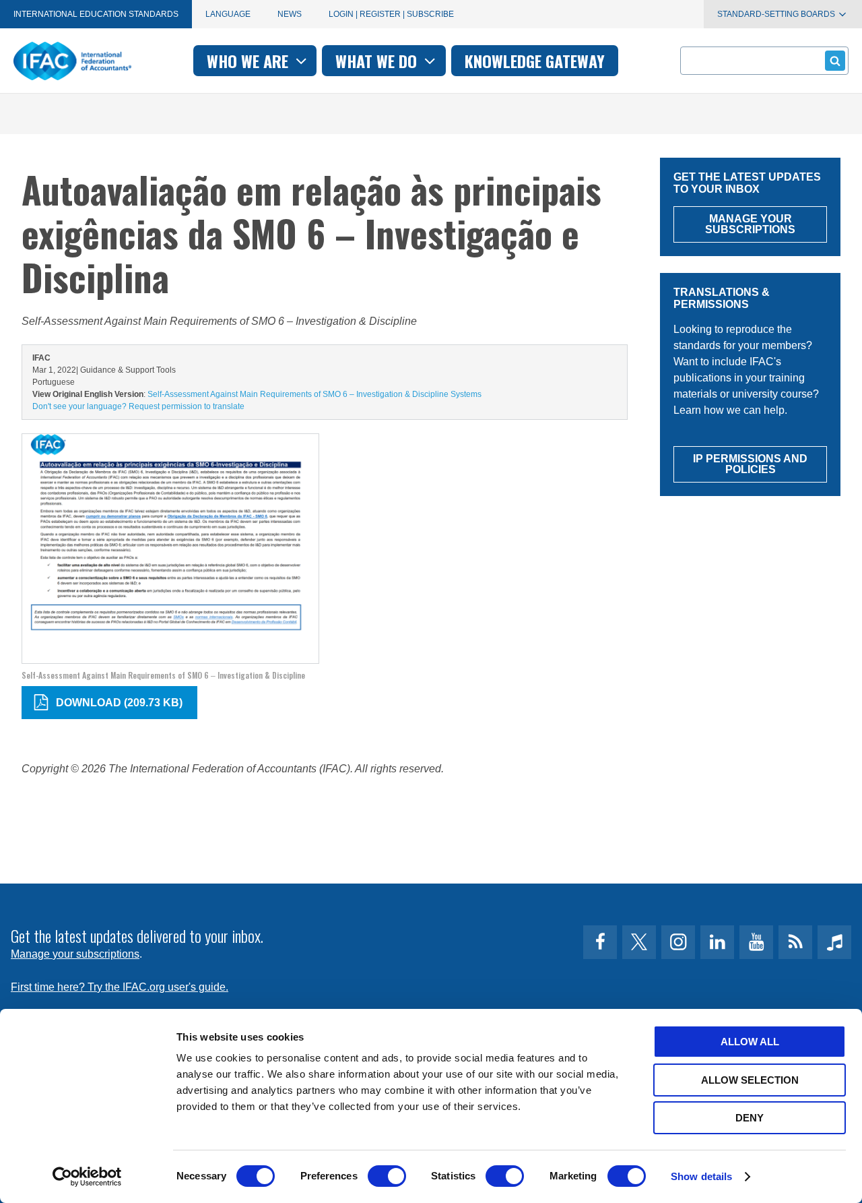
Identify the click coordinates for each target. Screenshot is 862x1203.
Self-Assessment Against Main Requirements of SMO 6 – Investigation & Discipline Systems (314, 394)
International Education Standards (95, 14)
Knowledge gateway (535, 61)
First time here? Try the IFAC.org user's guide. (119, 987)
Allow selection (750, 1080)
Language (228, 14)
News (289, 14)
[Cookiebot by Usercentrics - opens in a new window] (87, 1177)
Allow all (750, 1041)
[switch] (387, 1176)
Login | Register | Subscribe (391, 14)
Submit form (835, 61)
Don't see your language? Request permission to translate (138, 406)
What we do (378, 61)
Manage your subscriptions (75, 954)
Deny (749, 1117)
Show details (701, 1176)
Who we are (249, 61)
